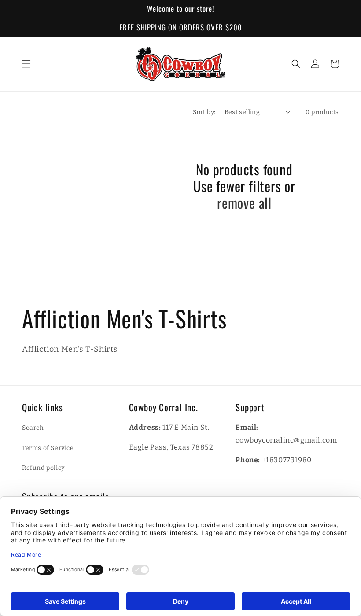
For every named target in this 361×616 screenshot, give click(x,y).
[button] (26, 64)
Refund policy (43, 468)
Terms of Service (48, 448)
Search (33, 428)
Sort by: (204, 112)
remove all (244, 202)
